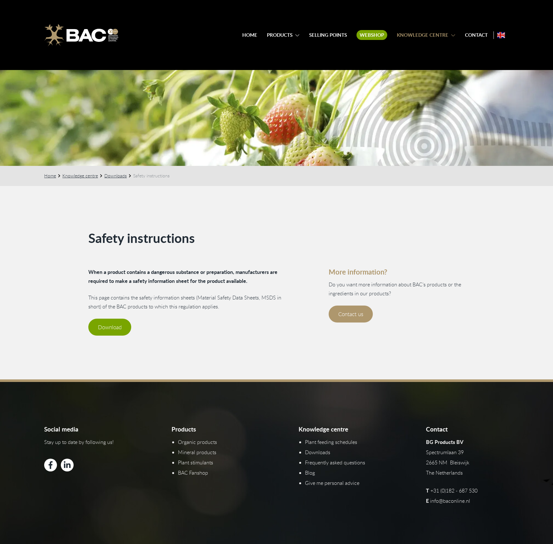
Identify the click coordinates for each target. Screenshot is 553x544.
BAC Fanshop (193, 472)
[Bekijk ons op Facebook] (50, 465)
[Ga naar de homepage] (81, 35)
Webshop (372, 35)
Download (110, 327)
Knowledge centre (422, 35)
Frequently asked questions (335, 462)
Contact (476, 35)
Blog (310, 472)
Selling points (328, 35)
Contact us (350, 314)
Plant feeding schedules (331, 442)
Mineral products (197, 452)
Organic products (197, 442)
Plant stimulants (195, 462)
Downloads (115, 176)
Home (249, 35)
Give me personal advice (332, 482)
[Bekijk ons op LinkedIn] (67, 465)
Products (280, 35)
